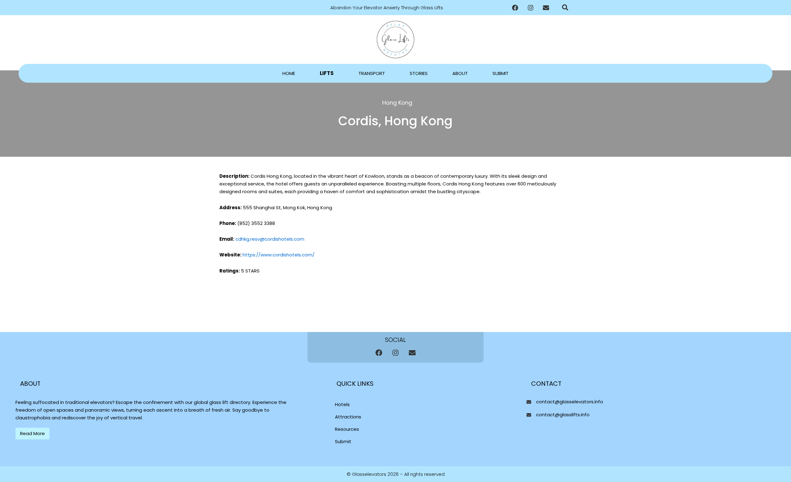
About (460, 73)
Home (288, 73)
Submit (501, 73)
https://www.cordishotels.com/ (278, 254)
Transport (371, 73)
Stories (419, 73)
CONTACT (546, 383)
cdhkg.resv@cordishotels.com (269, 239)
